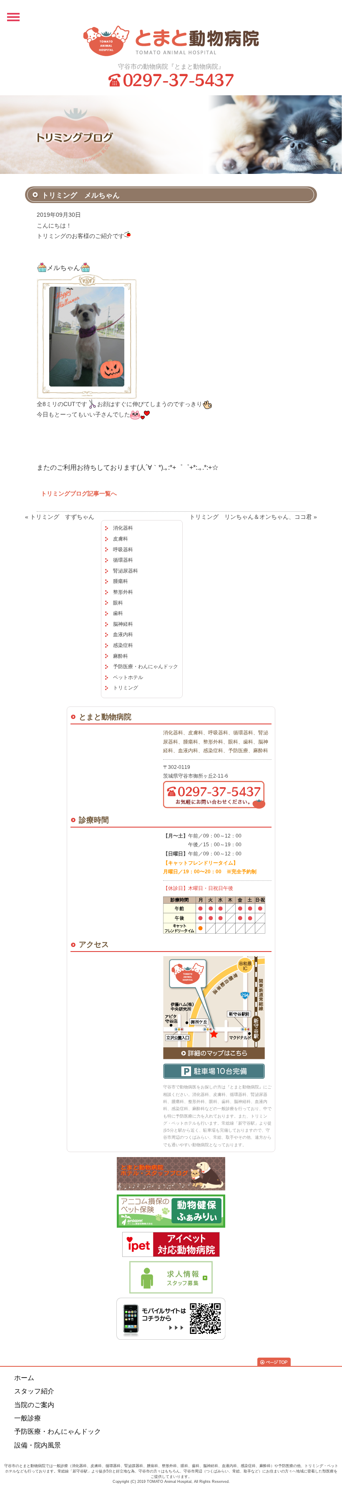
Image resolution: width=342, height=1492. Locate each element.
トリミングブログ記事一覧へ (79, 493)
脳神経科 (123, 624)
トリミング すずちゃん (62, 516)
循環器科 (123, 560)
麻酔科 (120, 656)
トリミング (125, 688)
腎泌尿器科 (125, 571)
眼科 (118, 603)
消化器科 (123, 528)
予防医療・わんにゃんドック (145, 666)
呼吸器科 (123, 550)
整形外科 (123, 592)
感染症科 (123, 645)
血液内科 (123, 634)
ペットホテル (128, 677)
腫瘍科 (120, 581)
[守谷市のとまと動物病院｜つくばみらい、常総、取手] (171, 40)
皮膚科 (120, 539)
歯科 (118, 613)
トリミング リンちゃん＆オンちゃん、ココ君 (250, 516)
